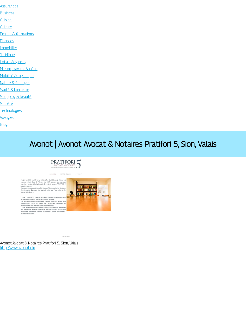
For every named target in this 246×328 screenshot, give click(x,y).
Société (6, 103)
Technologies (11, 110)
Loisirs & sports (12, 62)
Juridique (7, 55)
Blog (3, 124)
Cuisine (6, 20)
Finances (7, 41)
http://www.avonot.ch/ (17, 247)
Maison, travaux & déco (18, 69)
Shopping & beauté (15, 96)
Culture (6, 27)
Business (7, 13)
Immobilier (8, 48)
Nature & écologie (15, 82)
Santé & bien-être (14, 89)
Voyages (6, 117)
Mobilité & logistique (17, 75)
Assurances (9, 6)
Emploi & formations (17, 34)
